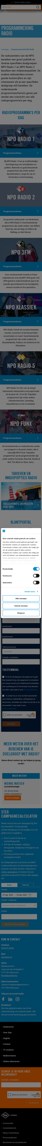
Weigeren (21, 613)
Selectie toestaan (21, 606)
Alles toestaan (21, 598)
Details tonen (30, 591)
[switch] (36, 575)
